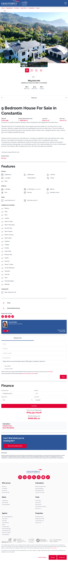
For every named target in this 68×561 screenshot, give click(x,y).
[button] (1, 38)
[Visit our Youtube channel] (39, 477)
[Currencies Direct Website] (55, 540)
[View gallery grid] (32, 70)
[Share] (4, 11)
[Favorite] (1, 11)
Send (63, 376)
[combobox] (52, 400)
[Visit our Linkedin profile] (25, 477)
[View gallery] (27, 70)
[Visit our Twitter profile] (34, 477)
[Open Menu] (65, 3)
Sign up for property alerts (15, 446)
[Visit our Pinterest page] (43, 477)
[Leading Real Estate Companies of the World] (24, 3)
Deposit (36, 390)
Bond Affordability (8, 428)
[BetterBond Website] (7, 540)
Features (34, 98)
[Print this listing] (36, 70)
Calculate (34, 406)
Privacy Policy (50, 371)
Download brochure (13, 308)
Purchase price (4, 390)
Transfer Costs (7, 426)
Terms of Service (32, 373)
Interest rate (4, 396)
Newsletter (8, 366)
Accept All (62, 557)
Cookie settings (42, 557)
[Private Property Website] (42, 540)
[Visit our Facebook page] (20, 477)
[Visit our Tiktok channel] (48, 477)
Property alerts (9, 368)
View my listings (61, 330)
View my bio (62, 331)
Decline (53, 557)
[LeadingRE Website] (31, 540)
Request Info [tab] (18, 338)
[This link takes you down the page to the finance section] (19, 120)
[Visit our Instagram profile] (29, 477)
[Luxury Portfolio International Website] (20, 540)
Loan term (36, 396)
